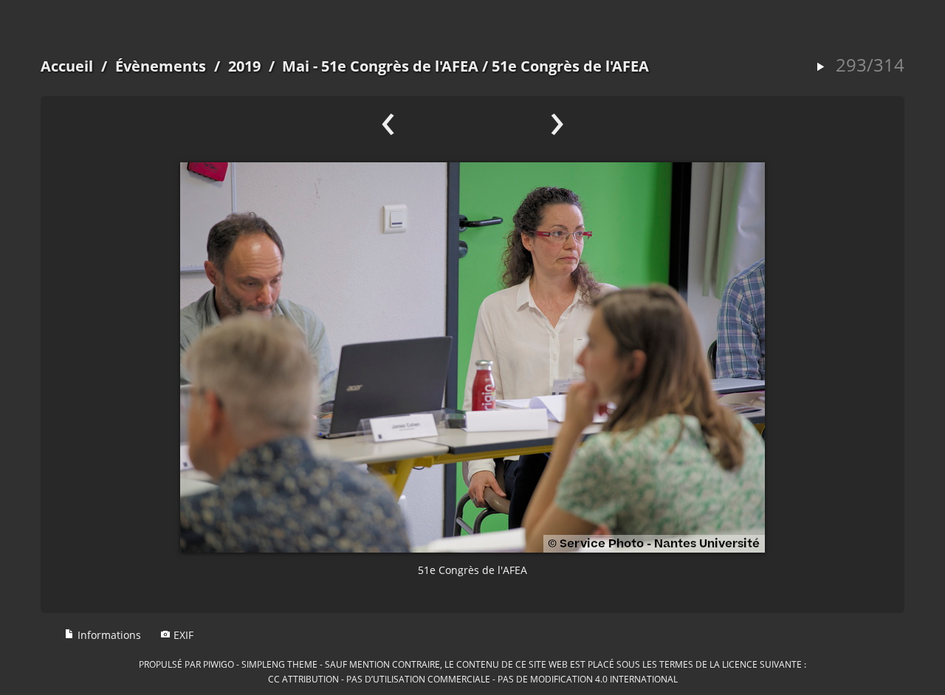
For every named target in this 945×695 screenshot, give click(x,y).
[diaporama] (820, 67)
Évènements (160, 66)
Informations (108, 635)
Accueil (67, 66)
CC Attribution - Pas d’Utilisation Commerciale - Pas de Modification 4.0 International (473, 679)
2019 (244, 66)
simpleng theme (279, 664)
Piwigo (218, 664)
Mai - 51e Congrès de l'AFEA (380, 66)
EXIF (182, 635)
